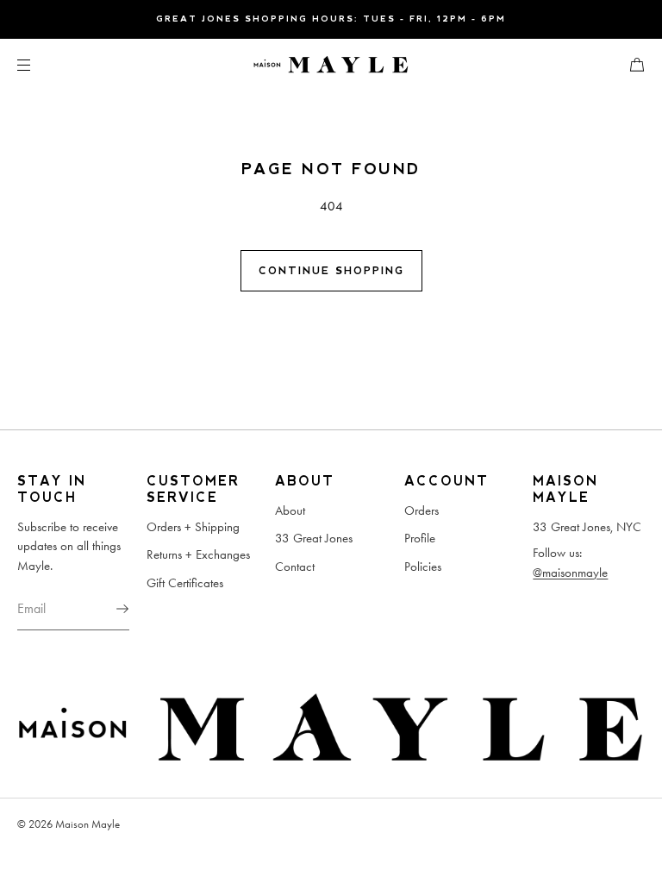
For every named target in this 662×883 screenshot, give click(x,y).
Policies (422, 566)
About (290, 510)
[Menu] (38, 64)
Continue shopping (331, 271)
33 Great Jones (314, 538)
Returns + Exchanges (198, 554)
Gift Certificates (185, 583)
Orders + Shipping (193, 527)
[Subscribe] (107, 608)
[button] (630, 64)
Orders (421, 510)
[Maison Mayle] (331, 64)
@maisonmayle (570, 572)
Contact (295, 566)
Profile (419, 538)
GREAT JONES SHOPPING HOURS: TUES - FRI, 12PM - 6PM (331, 18)
